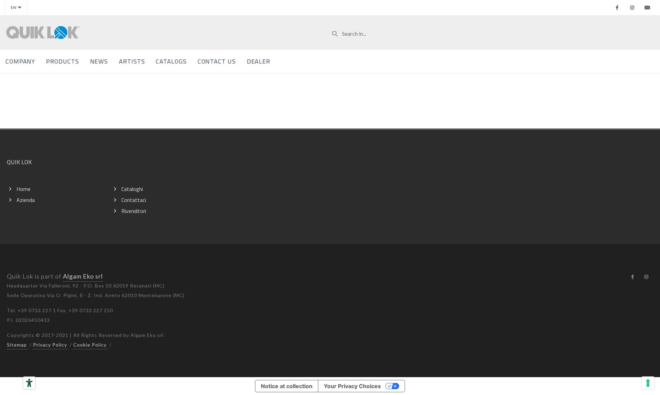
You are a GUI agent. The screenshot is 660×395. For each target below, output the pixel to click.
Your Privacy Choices (352, 386)
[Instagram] (632, 7)
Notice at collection (286, 386)
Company (20, 61)
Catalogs (171, 61)
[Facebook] (617, 7)
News (99, 61)
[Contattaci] (647, 7)
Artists (132, 61)
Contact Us (217, 61)
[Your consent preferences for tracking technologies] (647, 383)
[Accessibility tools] (29, 383)
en (13, 7)
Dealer (258, 61)
